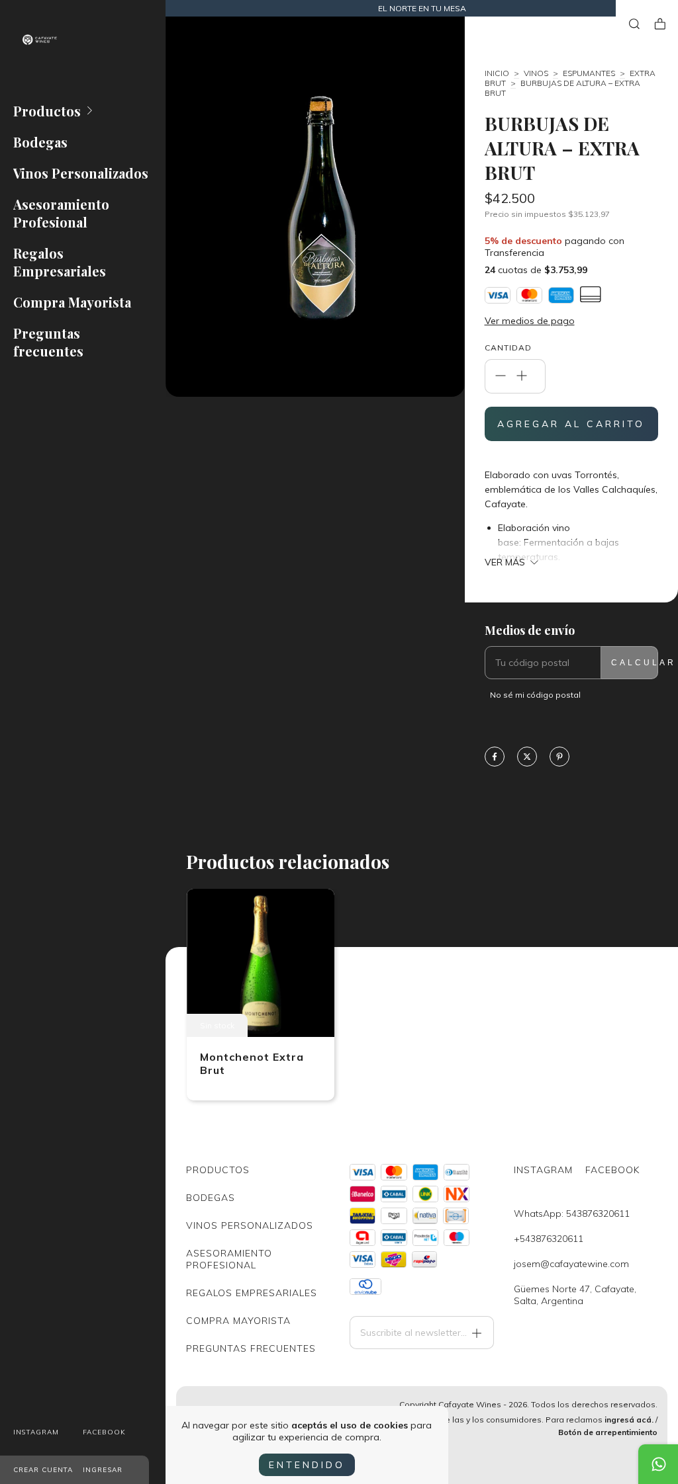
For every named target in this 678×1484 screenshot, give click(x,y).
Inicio (497, 73)
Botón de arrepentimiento (607, 1432)
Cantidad (508, 347)
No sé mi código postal (535, 695)
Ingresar (102, 1469)
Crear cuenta (43, 1469)
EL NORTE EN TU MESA (422, 8)
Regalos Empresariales (59, 262)
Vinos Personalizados (80, 173)
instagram (36, 1432)
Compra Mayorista (72, 302)
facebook (104, 1432)
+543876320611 (548, 1239)
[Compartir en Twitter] (527, 757)
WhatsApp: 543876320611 (572, 1213)
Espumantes (589, 73)
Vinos (536, 73)
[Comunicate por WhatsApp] (658, 1464)
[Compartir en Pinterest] (559, 757)
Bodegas (40, 142)
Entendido (307, 1465)
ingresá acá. (629, 1419)
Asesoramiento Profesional (61, 213)
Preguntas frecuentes (48, 342)
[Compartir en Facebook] (495, 757)
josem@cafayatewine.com (571, 1264)
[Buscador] (634, 24)
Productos (47, 111)
